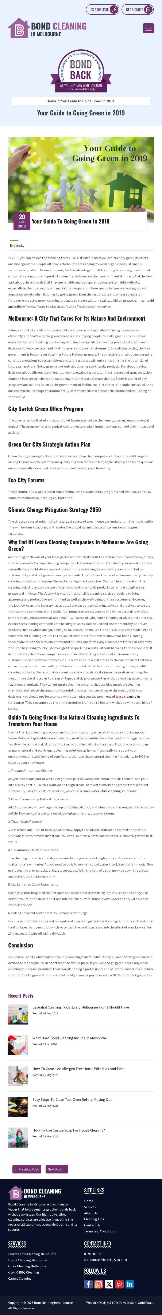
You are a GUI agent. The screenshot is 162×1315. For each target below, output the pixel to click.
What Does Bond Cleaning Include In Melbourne (69, 1037)
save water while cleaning (102, 791)
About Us (90, 1213)
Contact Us (92, 1225)
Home (51, 101)
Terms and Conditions (100, 1231)
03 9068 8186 (99, 9)
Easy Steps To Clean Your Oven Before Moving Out (72, 1099)
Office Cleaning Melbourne (27, 1266)
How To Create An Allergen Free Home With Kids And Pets (78, 1068)
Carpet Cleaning (20, 1278)
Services (90, 1207)
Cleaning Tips (94, 1219)
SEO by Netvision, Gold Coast (133, 1302)
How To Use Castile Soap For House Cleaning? (68, 1130)
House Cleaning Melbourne (27, 1260)
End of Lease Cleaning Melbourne (32, 1254)
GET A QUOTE (134, 9)
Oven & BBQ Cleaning (23, 1272)
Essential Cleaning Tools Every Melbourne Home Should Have (80, 1007)
